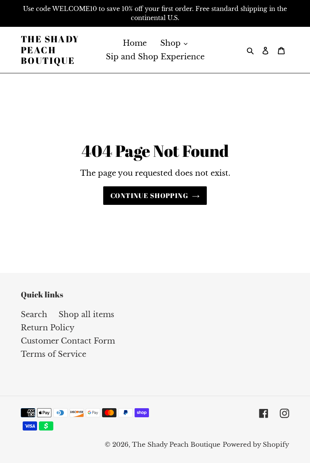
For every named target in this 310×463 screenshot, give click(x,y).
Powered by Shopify (256, 445)
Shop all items (86, 314)
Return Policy (47, 327)
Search (34, 314)
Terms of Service (53, 354)
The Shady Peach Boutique (50, 50)
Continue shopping (149, 195)
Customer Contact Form (68, 340)
